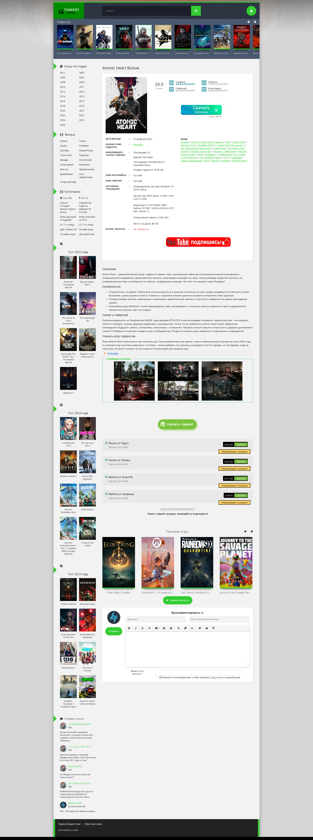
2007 (81, 77)
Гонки (82, 140)
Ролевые (225, 160)
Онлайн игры (86, 229)
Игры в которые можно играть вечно (68, 207)
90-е (62, 72)
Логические (85, 159)
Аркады (64, 159)
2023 (227, 142)
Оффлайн (236, 157)
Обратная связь (93, 823)
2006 (62, 77)
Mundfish (138, 144)
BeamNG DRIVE (75, 803)
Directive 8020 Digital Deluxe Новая (124, 53)
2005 (81, 72)
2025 (81, 120)
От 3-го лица (86, 224)
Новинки (210, 154)
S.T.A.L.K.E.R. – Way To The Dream (84, 746)
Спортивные (67, 164)
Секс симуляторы (86, 175)
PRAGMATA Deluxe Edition (104, 53)
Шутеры (64, 150)
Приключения (239, 160)
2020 (207, 160)
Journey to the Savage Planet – (236, 592)
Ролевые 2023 (205, 145)
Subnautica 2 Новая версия (202, 53)
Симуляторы (86, 150)
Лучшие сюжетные (201, 151)
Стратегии (66, 155)
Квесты (64, 169)
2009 (81, 82)
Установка (112, 353)
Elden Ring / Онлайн (118, 592)
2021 (81, 110)
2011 (81, 86)
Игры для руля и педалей (68, 218)
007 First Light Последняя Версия (85, 53)
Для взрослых (86, 234)
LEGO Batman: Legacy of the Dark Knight (65, 53)
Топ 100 (67, 198)
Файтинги (84, 164)
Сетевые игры (67, 234)
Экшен (214, 160)
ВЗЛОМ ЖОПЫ (75, 766)
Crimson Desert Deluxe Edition (183, 53)
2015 (81, 96)
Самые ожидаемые (191, 160)
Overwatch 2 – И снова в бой (158, 592)
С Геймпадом (224, 154)
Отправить (114, 631)
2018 (62, 105)
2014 (62, 96)
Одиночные (220, 148)
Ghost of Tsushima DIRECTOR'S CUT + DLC (163, 53)
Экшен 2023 (238, 142)
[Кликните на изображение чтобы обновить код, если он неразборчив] (199, 677)
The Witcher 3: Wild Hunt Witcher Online (143, 53)
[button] (129, 628)
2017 (81, 101)
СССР (226, 157)
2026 (62, 124)
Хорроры (84, 155)
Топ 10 (84, 198)
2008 (62, 82)
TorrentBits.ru (74, 11)
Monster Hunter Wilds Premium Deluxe (222, 53)
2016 (62, 101)
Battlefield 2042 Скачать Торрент (85, 783)
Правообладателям (69, 823)
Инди (200, 154)
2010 (62, 86)
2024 (62, 120)
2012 (62, 91)
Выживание (66, 174)
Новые (63, 140)
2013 (81, 91)
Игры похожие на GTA (87, 218)
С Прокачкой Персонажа (229, 145)
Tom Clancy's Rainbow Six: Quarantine (197, 592)
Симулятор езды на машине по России (85, 207)
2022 (62, 115)
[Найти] (196, 11)
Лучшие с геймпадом (224, 151)
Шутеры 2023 (188, 145)
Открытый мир (68, 181)
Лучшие (185, 142)
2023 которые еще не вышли (207, 142)
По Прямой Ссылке (210, 157)
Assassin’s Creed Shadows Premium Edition (241, 53)
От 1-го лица (67, 224)
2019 (81, 105)
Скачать (241, 444)
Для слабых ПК (68, 229)
